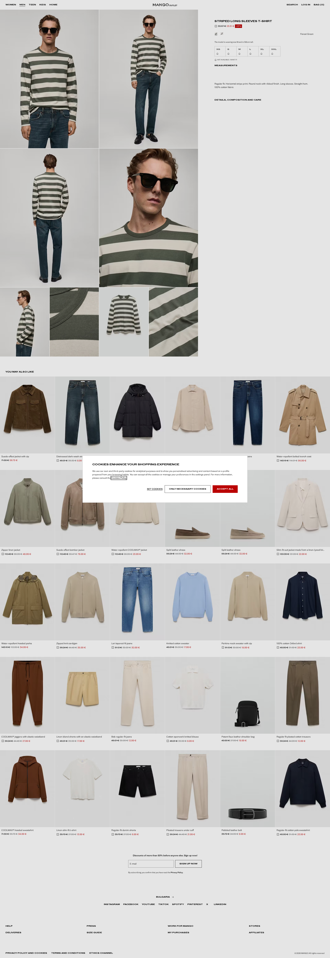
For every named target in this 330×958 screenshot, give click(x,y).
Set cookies (155, 489)
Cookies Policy (118, 478)
